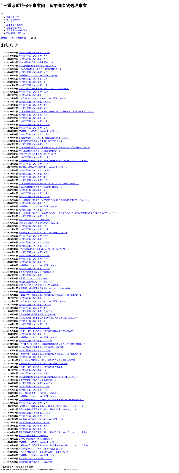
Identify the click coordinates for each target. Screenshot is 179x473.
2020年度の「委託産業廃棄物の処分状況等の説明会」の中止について (51, 406)
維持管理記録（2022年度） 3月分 (34, 262)
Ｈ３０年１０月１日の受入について (35, 458)
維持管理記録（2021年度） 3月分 (34, 334)
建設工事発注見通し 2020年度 (33, 435)
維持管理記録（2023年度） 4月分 (34, 259)
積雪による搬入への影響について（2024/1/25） (41, 223)
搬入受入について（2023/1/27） (33, 278)
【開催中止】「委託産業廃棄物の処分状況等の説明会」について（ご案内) (53, 445)
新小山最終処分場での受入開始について (37, 62)
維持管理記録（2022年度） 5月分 (34, 324)
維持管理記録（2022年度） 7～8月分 (36, 311)
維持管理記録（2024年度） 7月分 (34, 180)
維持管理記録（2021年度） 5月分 (34, 386)
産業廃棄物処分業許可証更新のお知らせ (37, 380)
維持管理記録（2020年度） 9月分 (34, 422)
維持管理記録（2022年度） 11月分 (35, 298)
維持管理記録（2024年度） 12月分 (35, 157)
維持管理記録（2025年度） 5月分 (34, 121)
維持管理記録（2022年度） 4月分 (34, 327)
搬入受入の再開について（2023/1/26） (36, 282)
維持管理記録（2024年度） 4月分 (34, 197)
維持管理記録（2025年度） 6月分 (34, 118)
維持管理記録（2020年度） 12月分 (35, 413)
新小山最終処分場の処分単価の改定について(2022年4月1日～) (48, 377)
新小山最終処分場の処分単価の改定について (40, 151)
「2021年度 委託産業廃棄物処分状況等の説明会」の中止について (50, 354)
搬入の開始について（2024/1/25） (34, 219)
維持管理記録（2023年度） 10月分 (35, 236)
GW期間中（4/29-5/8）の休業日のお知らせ (38, 337)
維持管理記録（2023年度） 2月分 (34, 210)
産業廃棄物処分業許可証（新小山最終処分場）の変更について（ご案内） (53, 161)
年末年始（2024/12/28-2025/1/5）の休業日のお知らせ (43, 167)
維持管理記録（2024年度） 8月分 (34, 177)
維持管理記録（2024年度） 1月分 (34, 144)
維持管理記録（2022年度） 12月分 (35, 291)
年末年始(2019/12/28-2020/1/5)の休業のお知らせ (41, 449)
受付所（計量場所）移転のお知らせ (35, 439)
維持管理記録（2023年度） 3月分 (34, 203)
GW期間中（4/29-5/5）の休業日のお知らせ (38, 396)
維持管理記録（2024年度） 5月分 (34, 193)
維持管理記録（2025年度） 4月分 (34, 124)
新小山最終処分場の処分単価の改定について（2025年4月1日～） (49, 183)
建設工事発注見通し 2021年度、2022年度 (38, 393)
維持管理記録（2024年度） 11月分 (35, 164)
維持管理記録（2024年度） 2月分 (34, 134)
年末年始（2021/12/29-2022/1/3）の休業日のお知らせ (43, 363)
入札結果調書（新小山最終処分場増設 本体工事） (42, 347)
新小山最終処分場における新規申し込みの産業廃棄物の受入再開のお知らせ (54, 147)
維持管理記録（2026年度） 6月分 (34, 56)
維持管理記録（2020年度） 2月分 (34, 403)
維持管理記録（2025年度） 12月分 (35, 92)
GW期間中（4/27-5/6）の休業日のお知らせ (38, 75)
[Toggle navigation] (2, 13)
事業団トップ (12, 17)
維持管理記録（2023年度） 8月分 (34, 242)
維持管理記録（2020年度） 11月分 (35, 416)
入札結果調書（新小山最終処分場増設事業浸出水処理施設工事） (49, 318)
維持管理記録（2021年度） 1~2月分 (35, 341)
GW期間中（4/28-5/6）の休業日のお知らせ (38, 131)
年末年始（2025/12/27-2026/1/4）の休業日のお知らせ (43, 98)
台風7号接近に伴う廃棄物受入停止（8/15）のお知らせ (44, 249)
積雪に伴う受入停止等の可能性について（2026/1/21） (44, 88)
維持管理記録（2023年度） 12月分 (35, 226)
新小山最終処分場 (14, 25)
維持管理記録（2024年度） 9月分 (34, 174)
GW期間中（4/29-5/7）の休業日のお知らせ (38, 265)
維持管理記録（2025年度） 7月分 (34, 115)
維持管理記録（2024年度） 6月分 (34, 190)
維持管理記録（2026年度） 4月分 (34, 72)
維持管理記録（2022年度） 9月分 (34, 308)
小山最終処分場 (13, 28)
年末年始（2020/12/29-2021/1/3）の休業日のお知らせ (43, 419)
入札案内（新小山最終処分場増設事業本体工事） (42, 367)
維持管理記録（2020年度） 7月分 (34, 429)
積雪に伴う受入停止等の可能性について (37, 154)
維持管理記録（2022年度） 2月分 (34, 269)
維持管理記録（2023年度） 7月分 (34, 246)
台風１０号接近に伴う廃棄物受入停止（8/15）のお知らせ (46, 452)
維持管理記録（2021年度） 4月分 (34, 390)
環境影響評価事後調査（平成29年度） (36, 462)
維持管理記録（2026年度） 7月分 (34, 52)
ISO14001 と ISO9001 (16, 33)
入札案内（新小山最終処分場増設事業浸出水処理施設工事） (47, 331)
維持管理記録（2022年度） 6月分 (34, 321)
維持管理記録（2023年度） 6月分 (34, 252)
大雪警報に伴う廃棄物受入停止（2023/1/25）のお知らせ (45, 288)
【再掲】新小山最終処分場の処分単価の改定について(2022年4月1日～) (52, 344)
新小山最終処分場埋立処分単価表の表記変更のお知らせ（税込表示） (51, 399)
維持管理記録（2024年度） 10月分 (35, 170)
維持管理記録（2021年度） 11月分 (35, 357)
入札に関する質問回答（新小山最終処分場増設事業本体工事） (48, 360)
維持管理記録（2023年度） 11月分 (35, 229)
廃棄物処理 (21, 38)
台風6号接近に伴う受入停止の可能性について (40, 69)
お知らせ (10, 22)
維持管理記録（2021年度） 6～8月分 (36, 383)
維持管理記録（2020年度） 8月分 (34, 426)
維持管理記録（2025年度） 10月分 (35, 102)
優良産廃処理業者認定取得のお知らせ (36, 272)
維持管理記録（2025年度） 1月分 (34, 85)
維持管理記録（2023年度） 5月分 (34, 255)
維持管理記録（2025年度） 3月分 (34, 79)
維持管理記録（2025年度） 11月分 (35, 95)
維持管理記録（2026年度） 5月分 (34, 59)
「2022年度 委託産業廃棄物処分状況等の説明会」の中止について (50, 295)
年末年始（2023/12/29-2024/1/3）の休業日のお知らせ (43, 233)
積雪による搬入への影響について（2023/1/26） (41, 285)
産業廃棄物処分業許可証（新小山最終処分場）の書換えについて (49, 409)
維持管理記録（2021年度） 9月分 (34, 373)
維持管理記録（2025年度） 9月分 (34, 105)
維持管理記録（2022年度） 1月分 (34, 275)
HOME (13, 20)
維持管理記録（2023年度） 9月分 (34, 239)
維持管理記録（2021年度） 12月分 (35, 350)
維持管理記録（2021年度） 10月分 (35, 370)
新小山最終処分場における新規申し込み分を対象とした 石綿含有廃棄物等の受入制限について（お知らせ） (69, 213)
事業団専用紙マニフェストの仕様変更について (41, 141)
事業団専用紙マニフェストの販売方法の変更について (44, 138)
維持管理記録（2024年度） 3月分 (34, 128)
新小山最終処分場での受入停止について (37, 66)
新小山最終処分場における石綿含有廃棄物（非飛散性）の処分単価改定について (56, 111)
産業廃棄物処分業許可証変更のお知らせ (37, 314)
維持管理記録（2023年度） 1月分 (34, 216)
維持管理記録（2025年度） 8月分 (34, 108)
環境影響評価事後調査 (16, 30)
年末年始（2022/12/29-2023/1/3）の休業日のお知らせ (43, 301)
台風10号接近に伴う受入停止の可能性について (41, 187)
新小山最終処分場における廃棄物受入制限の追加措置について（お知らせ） (54, 200)
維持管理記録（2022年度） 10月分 (35, 305)
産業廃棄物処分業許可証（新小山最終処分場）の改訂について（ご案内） (53, 432)
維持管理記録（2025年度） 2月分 (34, 82)
